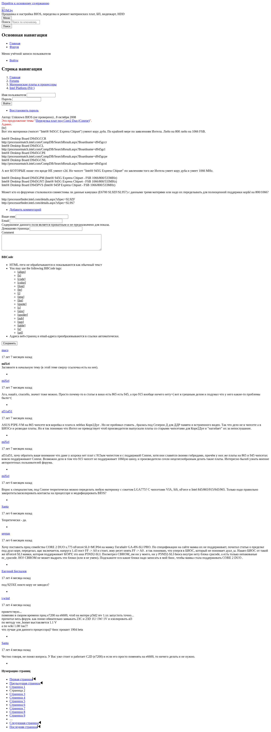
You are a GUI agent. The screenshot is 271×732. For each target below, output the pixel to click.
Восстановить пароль (24, 110)
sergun (6, 533)
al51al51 (7, 411)
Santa (5, 506)
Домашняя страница (15, 228)
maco (5, 350)
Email (5, 220)
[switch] (3, 8)
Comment (8, 232)
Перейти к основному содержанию (25, 3)
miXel (5, 380)
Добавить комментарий (25, 209)
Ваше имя (8, 216)
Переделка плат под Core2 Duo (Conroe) (63, 120)
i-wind (6, 598)
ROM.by (7, 10)
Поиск (6, 22)
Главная (15, 77)
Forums (14, 81)
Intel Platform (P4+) (22, 88)
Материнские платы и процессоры (33, 84)
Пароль (7, 99)
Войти (14, 60)
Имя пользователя (14, 95)
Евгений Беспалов (14, 571)
